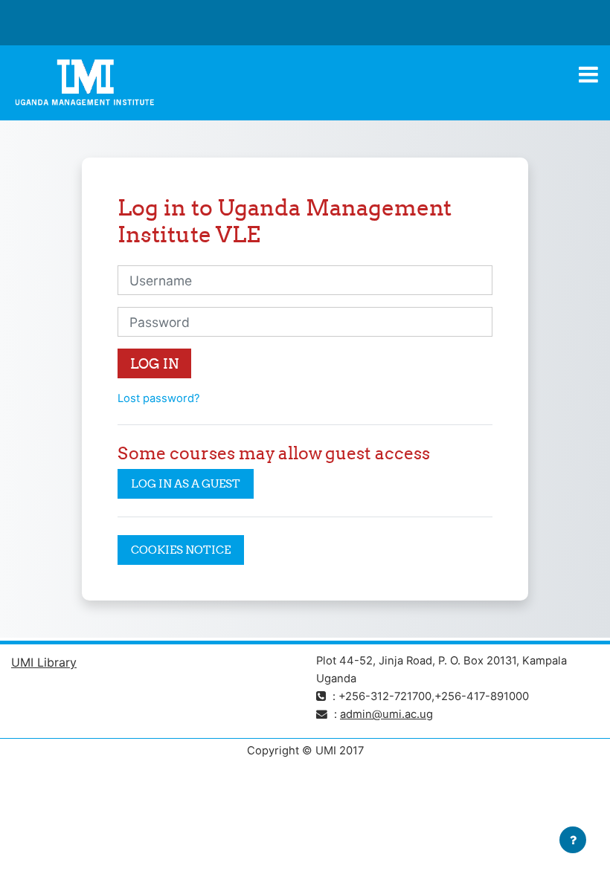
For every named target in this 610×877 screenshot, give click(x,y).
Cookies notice (181, 550)
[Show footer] (572, 839)
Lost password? (159, 398)
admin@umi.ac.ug (386, 714)
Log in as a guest (185, 483)
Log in (154, 363)
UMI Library (44, 662)
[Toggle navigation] (588, 74)
